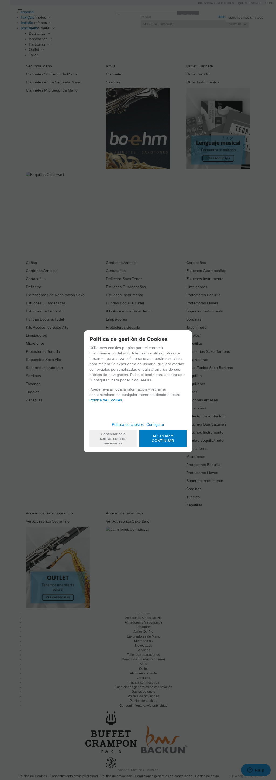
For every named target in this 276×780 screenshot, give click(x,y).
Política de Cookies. (106, 400)
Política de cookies (128, 424)
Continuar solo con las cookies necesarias (113, 438)
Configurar (155, 424)
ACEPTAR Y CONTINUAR (163, 438)
